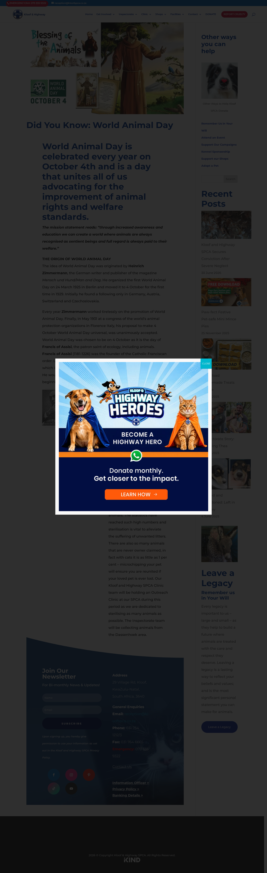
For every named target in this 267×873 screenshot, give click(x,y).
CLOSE (206, 363)
